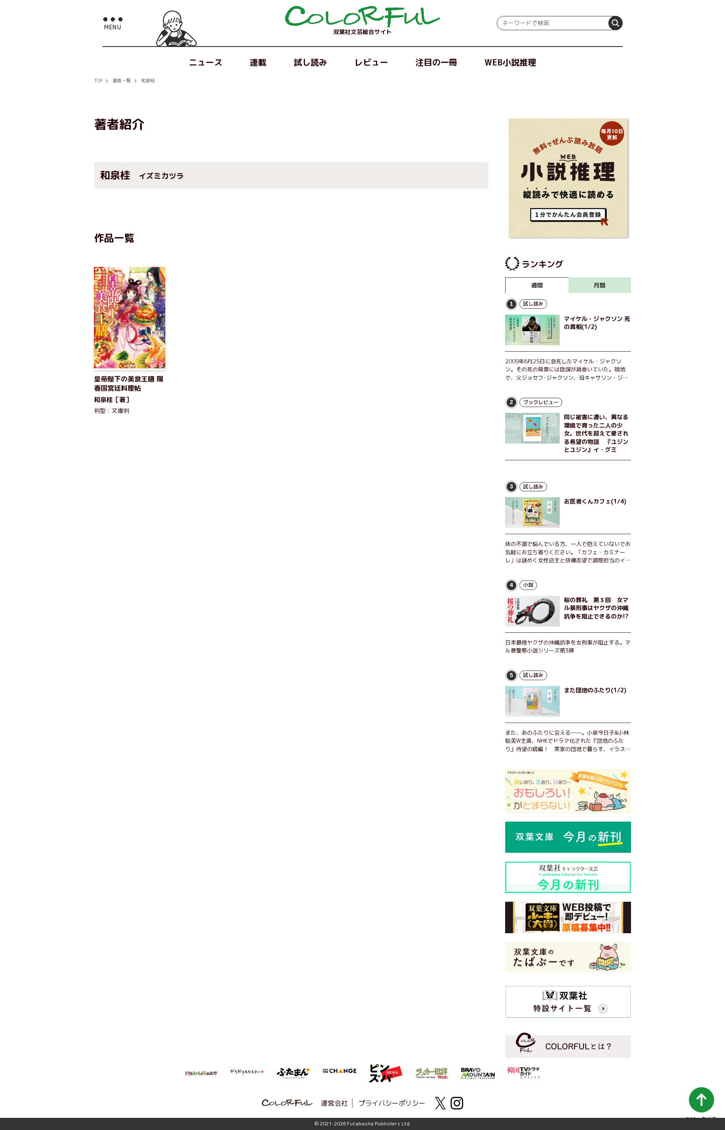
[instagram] (457, 1103)
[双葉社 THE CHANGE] (339, 1073)
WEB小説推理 (510, 62)
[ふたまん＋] (293, 1072)
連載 (258, 62)
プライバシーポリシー (391, 1103)
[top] (362, 17)
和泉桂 (148, 80)
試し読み (310, 62)
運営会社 (334, 1103)
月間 (599, 285)
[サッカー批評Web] (432, 1071)
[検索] (615, 23)
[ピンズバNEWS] (385, 1068)
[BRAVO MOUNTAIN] (478, 1072)
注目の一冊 (436, 62)
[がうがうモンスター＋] (247, 1073)
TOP (98, 80)
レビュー (371, 62)
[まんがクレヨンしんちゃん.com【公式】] (201, 1072)
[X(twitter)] (440, 1103)
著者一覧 (121, 80)
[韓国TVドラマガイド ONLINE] (524, 1071)
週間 (537, 285)
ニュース (205, 62)
